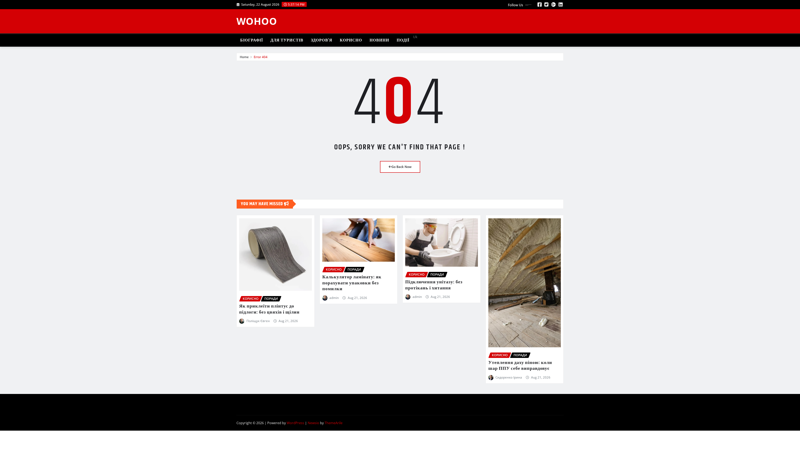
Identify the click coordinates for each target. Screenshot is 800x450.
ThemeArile (333, 423)
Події (403, 40)
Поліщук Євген (258, 321)
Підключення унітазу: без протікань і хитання (433, 285)
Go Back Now (401, 167)
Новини (379, 40)
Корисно (351, 40)
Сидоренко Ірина (508, 377)
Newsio (313, 423)
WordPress (295, 423)
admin (334, 298)
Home (244, 57)
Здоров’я (321, 40)
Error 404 (261, 57)
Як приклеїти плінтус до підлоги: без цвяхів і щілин (269, 309)
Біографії (251, 40)
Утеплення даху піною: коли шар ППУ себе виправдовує (520, 365)
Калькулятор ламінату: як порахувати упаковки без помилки (351, 283)
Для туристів (286, 40)
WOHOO (256, 21)
